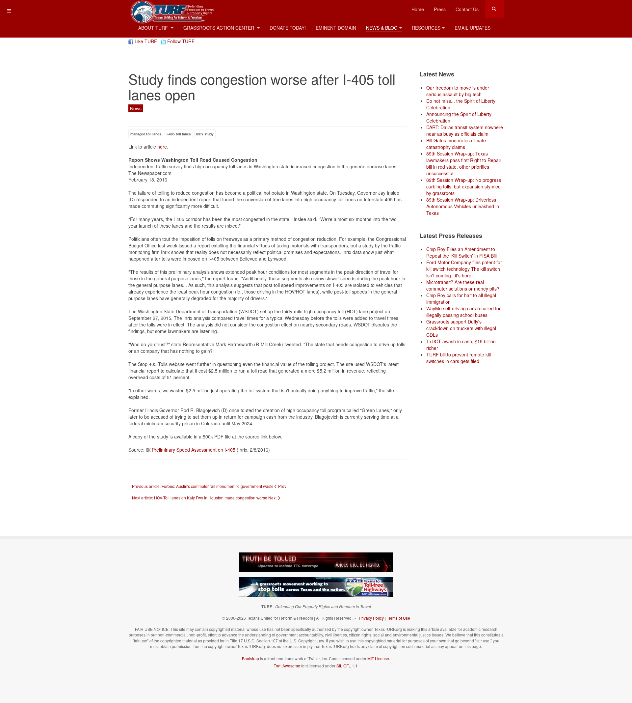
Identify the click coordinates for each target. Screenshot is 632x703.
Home (417, 9)
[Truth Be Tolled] (316, 562)
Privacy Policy (371, 618)
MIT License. (378, 658)
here (162, 146)
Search (494, 8)
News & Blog (382, 27)
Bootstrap (250, 658)
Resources (426, 27)
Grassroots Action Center (219, 27)
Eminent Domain (336, 27)
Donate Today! (288, 27)
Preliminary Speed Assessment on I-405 (193, 449)
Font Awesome (287, 665)
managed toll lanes (145, 133)
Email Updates (472, 27)
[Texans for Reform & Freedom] (171, 9)
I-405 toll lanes (179, 133)
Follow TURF (180, 41)
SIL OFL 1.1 (346, 665)
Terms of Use (398, 618)
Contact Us (467, 9)
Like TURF (145, 41)
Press (440, 9)
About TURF (153, 27)
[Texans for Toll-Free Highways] (316, 586)
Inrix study (205, 133)
